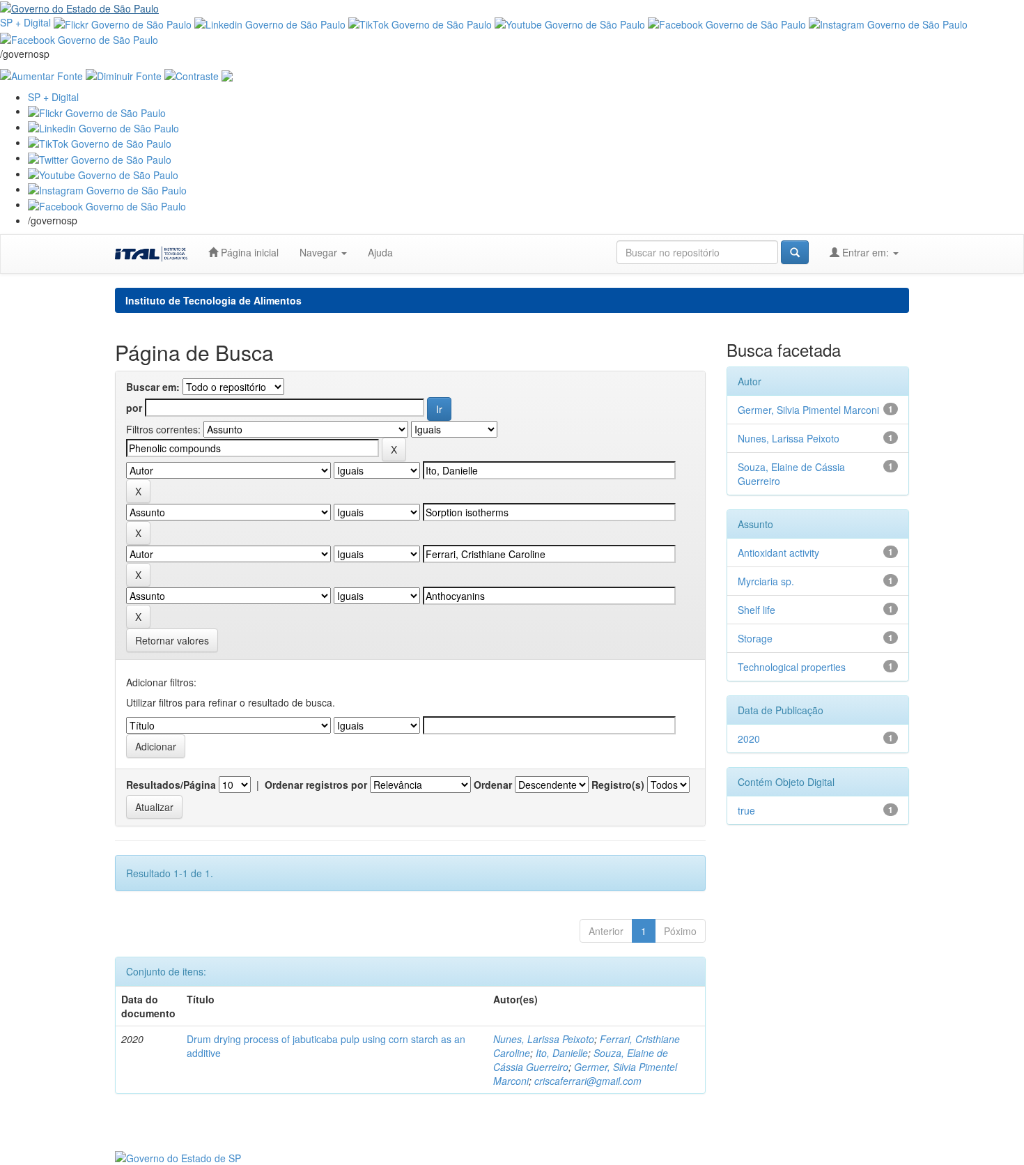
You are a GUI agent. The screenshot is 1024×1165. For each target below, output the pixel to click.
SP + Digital (25, 22)
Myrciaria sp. (766, 581)
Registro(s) (617, 785)
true (746, 810)
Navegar (320, 252)
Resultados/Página (171, 785)
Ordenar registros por (316, 785)
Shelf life (756, 610)
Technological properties (792, 667)
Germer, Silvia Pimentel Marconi (808, 410)
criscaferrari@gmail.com (588, 1081)
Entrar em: (865, 252)
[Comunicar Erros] (227, 75)
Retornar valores (172, 640)
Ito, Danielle (562, 1053)
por (134, 408)
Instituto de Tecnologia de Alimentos (213, 300)
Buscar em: (153, 387)
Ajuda (380, 252)
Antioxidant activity (778, 553)
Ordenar (493, 785)
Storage (755, 638)
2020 (749, 739)
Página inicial (248, 252)
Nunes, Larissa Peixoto (543, 1039)
